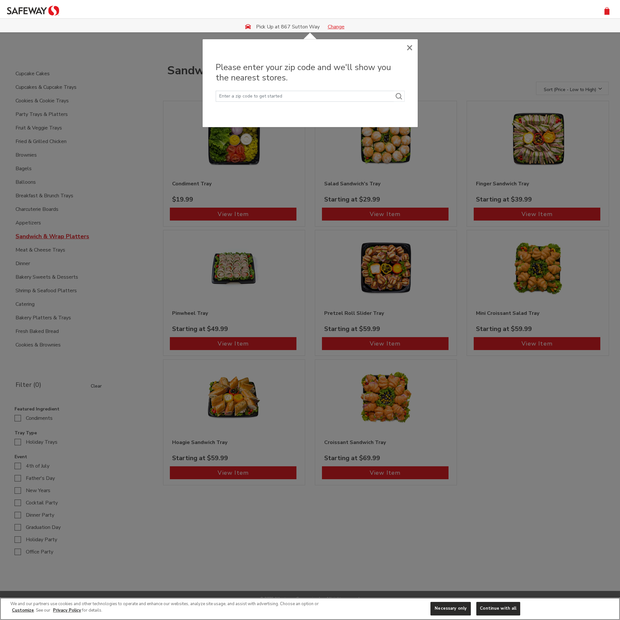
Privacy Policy (67, 610)
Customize (23, 610)
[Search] (399, 96)
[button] (607, 10)
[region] (310, 609)
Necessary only (451, 608)
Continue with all (498, 608)
